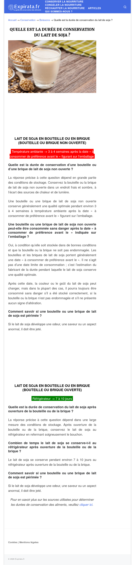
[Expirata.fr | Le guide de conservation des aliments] (24, 6)
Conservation (28, 20)
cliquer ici (85, 504)
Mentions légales (28, 542)
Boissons (44, 20)
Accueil (12, 20)
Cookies (12, 542)
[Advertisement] (52, 113)
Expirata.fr (20, 559)
